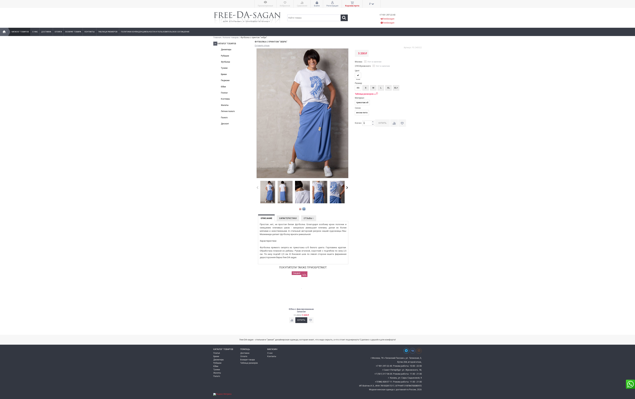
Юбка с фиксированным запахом (301, 310)
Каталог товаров (20, 32)
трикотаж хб (362, 102)
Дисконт (225, 124)
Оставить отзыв (262, 45)
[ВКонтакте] (304, 209)
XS (358, 88)
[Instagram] (419, 350)
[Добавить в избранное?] (311, 320)
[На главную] (4, 32)
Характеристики (288, 218)
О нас (35, 32)
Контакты (90, 32)
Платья (224, 93)
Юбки (223, 87)
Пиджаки (225, 80)
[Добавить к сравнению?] (292, 320)
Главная (217, 37)
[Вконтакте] (412, 350)
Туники (224, 68)
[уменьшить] (373, 124)
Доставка (46, 32)
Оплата (58, 32)
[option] (267, 192)
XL (388, 88)
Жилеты (225, 105)
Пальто (224, 117)
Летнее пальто (228, 111)
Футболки (225, 62)
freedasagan (388, 19)
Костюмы (225, 99)
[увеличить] (373, 122)
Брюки (224, 74)
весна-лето (362, 112)
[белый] (358, 75)
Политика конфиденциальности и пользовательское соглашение (155, 32)
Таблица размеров (107, 32)
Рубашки (225, 56)
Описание (266, 218)
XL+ (396, 88)
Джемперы (226, 49)
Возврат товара (73, 32)
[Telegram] (406, 350)
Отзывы (309, 218)
